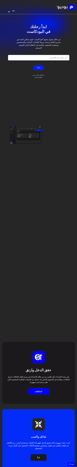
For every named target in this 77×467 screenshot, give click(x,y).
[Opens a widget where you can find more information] (71, 464)
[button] (38, 391)
